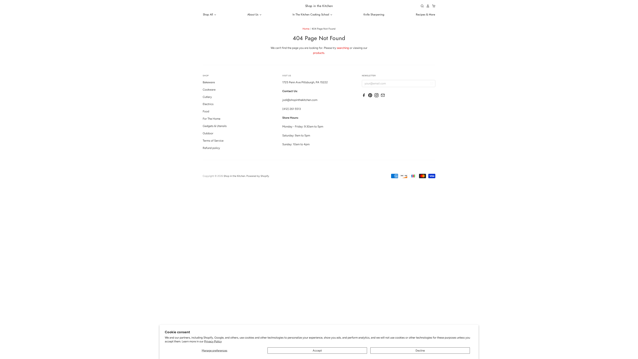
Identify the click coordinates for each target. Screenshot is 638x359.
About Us (253, 14)
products (318, 53)
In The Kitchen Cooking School (311, 14)
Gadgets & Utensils (215, 126)
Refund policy (211, 148)
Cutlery (207, 97)
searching (343, 48)
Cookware (209, 89)
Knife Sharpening (374, 14)
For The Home (211, 118)
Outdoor (208, 133)
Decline (420, 350)
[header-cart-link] (432, 6)
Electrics (208, 104)
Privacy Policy (213, 341)
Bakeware (209, 82)
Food (206, 111)
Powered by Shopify (257, 176)
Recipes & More (425, 14)
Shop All (208, 14)
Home (306, 28)
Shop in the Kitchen (319, 6)
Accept (317, 350)
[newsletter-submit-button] (431, 84)
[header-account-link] (426, 6)
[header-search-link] (421, 6)
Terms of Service (213, 140)
